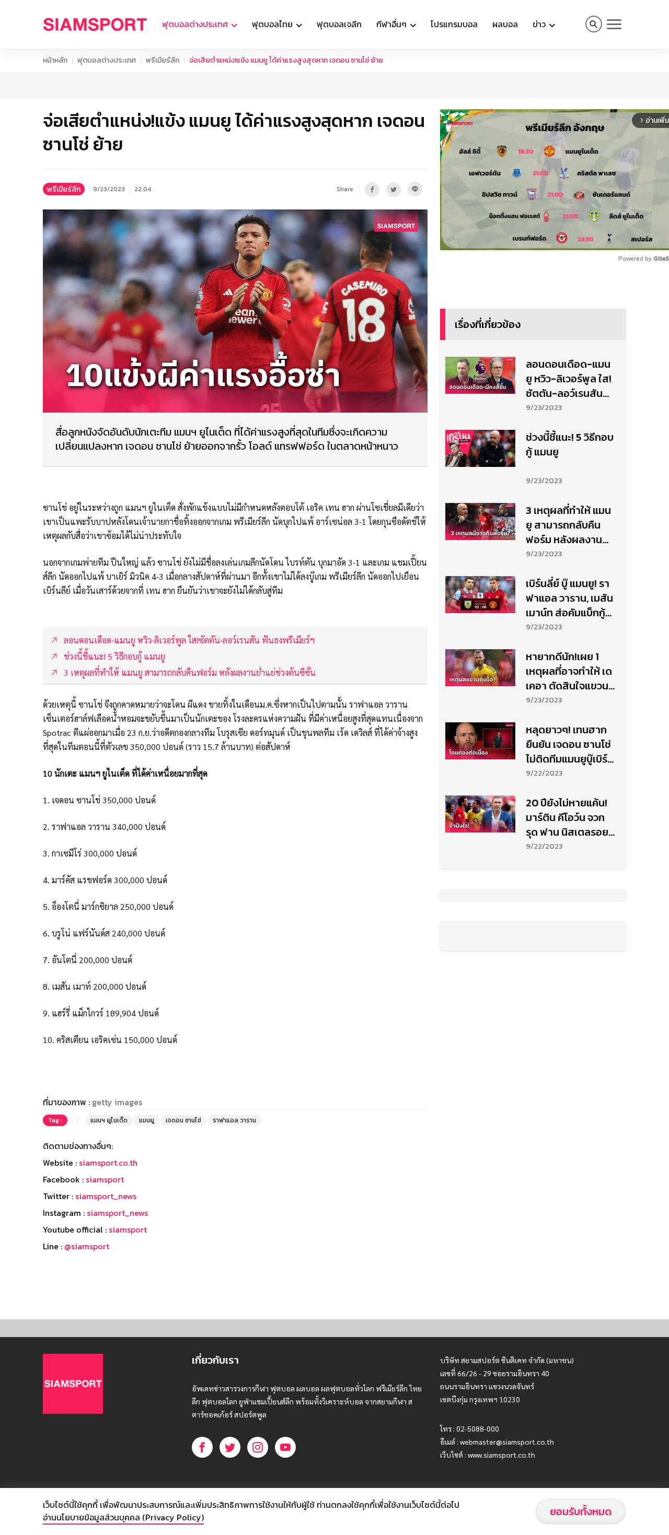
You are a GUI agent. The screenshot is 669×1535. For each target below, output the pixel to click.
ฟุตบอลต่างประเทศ (106, 60)
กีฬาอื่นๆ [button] (392, 24)
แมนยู (146, 1120)
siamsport (105, 1179)
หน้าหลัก (55, 60)
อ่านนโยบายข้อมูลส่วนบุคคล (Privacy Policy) (123, 1517)
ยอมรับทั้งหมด (581, 1511)
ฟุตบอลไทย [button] (273, 24)
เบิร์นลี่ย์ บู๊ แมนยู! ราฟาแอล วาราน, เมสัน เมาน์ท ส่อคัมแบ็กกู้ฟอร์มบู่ (569, 598)
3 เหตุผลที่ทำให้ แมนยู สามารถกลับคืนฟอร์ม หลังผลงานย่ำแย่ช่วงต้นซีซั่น (568, 525)
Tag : (55, 1120)
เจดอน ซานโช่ (183, 1120)
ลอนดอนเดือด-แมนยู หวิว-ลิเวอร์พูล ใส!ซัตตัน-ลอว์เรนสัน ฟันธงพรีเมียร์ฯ (569, 379)
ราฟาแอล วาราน (234, 1120)
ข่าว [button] (540, 24)
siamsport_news (105, 1196)
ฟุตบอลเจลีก (339, 24)
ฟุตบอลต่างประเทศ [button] (196, 24)
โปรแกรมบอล (454, 24)
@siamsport (86, 1246)
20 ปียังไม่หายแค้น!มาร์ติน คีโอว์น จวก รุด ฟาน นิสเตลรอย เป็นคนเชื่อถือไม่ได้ (567, 817)
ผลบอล (505, 24)
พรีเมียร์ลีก (162, 60)
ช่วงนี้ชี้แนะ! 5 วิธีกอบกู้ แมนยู (570, 444)
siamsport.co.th (108, 1162)
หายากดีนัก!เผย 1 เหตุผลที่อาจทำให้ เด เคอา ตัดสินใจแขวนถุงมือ (569, 671)
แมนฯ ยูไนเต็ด (109, 1120)
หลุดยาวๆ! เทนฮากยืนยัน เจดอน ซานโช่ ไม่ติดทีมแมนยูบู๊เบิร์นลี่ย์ (570, 744)
